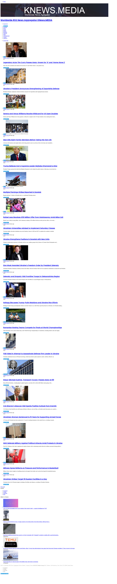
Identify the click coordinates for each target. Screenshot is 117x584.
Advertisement (6, 35)
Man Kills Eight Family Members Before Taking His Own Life (27, 140)
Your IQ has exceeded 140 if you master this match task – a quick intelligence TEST (25, 508)
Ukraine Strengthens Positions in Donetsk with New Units (26, 239)
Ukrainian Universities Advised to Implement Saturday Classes (29, 228)
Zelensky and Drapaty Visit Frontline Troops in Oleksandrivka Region (31, 276)
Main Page (5, 26)
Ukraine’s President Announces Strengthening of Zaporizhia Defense (31, 89)
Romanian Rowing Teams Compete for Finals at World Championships (32, 327)
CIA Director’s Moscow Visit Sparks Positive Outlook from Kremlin (30, 406)
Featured (5, 27)
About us (5, 38)
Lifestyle (5, 33)
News (4, 28)
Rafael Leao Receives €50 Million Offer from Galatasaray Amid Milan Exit (33, 217)
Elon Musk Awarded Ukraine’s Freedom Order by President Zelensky (31, 265)
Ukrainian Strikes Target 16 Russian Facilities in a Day (25, 479)
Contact (5, 37)
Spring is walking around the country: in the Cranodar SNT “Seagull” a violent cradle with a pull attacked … (31, 535)
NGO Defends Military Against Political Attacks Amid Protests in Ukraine (32, 443)
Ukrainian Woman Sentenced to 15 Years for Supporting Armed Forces (32, 417)
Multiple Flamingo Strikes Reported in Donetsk (22, 192)
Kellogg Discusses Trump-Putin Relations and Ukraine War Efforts (30, 302)
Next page (3, 486)
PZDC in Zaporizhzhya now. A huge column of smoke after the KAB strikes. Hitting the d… (26, 522)
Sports (4, 29)
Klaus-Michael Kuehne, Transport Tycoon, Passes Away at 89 (28, 380)
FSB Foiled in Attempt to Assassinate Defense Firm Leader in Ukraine (31, 354)
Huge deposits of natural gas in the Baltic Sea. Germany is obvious (20, 561)
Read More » (6, 67)
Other (4, 34)
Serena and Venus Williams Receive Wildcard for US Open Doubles (30, 114)
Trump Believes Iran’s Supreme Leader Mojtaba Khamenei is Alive (30, 166)
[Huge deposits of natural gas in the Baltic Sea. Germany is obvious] (10, 560)
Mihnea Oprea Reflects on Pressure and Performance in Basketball (30, 468)
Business (5, 32)
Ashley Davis (6, 58)
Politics (4, 31)
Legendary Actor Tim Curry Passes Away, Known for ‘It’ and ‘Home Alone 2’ (34, 62)
